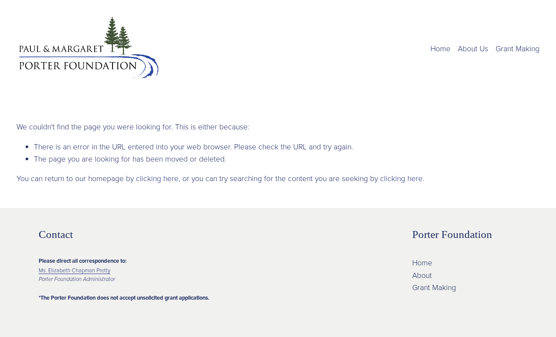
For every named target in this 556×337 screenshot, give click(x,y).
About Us (473, 48)
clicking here (157, 178)
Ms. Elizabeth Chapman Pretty (74, 270)
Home (440, 48)
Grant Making (517, 48)
